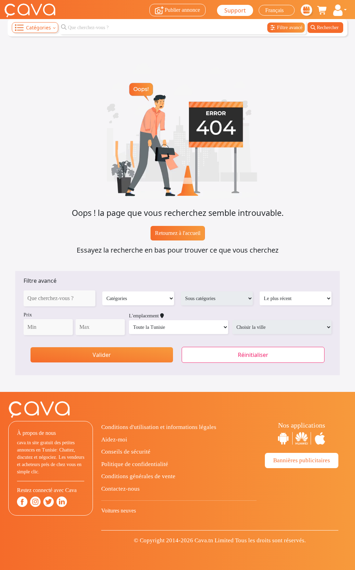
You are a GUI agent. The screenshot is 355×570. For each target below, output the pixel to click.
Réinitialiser (253, 355)
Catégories (38, 27)
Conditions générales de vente (138, 476)
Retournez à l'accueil (177, 233)
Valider (102, 355)
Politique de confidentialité (134, 464)
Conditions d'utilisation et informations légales (158, 427)
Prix (28, 314)
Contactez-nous (120, 488)
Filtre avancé (40, 280)
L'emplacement (144, 315)
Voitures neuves (118, 511)
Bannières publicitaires (301, 460)
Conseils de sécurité (125, 451)
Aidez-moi (114, 439)
